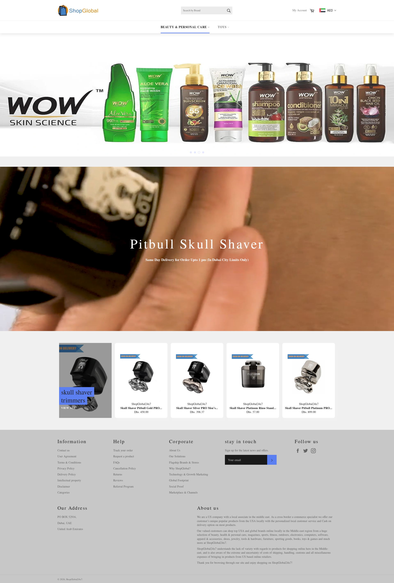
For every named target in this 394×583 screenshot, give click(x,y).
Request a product (123, 456)
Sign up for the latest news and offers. (247, 450)
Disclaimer (63, 486)
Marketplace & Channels (183, 492)
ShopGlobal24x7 (74, 579)
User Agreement (66, 456)
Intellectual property (69, 480)
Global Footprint (179, 480)
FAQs (116, 462)
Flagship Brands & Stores (184, 462)
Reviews (118, 480)
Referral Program (123, 486)
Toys (222, 27)
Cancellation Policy (124, 468)
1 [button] (191, 152)
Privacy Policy (65, 468)
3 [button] (199, 152)
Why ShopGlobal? (179, 468)
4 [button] (203, 152)
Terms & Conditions (69, 462)
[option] (197, 94)
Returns (117, 474)
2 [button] (195, 152)
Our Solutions (177, 456)
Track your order (123, 450)
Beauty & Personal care (184, 27)
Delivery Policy (66, 474)
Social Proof (176, 486)
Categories (63, 492)
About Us (174, 450)
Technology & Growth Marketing (188, 474)
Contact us (63, 450)
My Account (299, 10)
